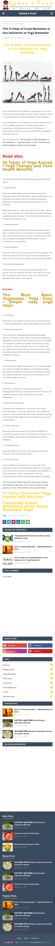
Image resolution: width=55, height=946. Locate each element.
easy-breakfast (28, 674)
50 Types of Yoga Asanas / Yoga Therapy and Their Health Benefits (27, 166)
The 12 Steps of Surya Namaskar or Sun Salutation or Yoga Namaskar (27, 48)
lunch (28, 692)
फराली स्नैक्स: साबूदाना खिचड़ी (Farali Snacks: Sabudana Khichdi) (29, 721)
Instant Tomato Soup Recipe (26, 833)
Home (5, 21)
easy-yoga (11, 515)
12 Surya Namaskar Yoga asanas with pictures (27, 495)
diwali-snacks (28, 669)
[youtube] (15, 645)
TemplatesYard (23, 942)
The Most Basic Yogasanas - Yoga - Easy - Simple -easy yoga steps (27, 300)
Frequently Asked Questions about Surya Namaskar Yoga (25, 506)
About (26, 938)
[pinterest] (40, 651)
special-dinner (28, 696)
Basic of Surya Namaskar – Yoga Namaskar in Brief (33, 547)
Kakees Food (9, 38)
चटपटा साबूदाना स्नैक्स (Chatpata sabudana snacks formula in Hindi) (33, 732)
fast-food (28, 683)
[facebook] (40, 645)
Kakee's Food (27, 13)
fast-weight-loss (14, 21)
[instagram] (15, 651)
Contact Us (35, 938)
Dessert (28, 665)
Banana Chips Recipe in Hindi (26, 844)
